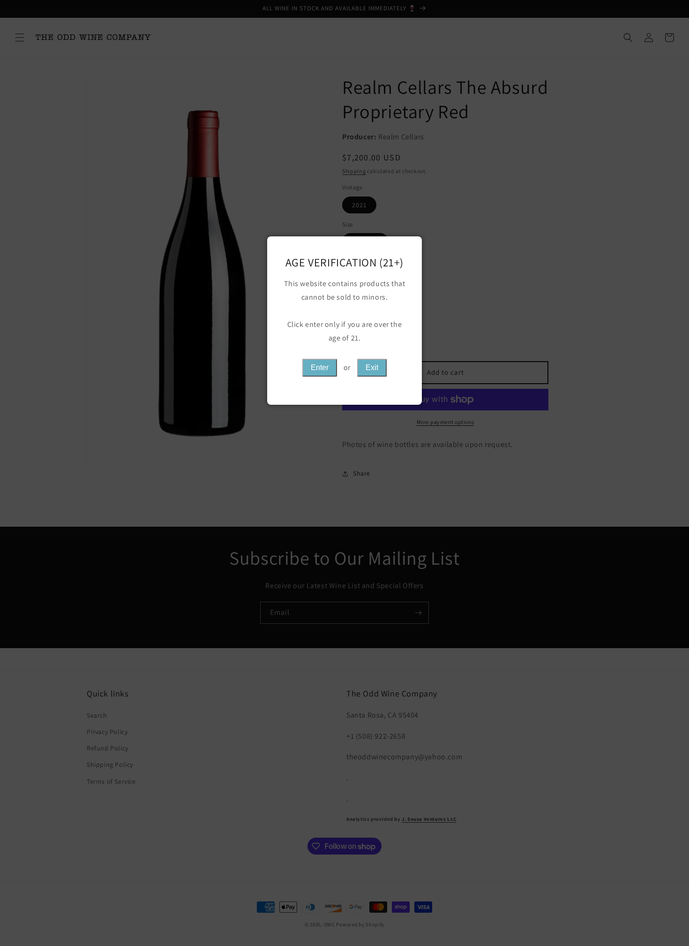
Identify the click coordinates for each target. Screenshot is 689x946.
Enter (320, 367)
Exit (372, 367)
